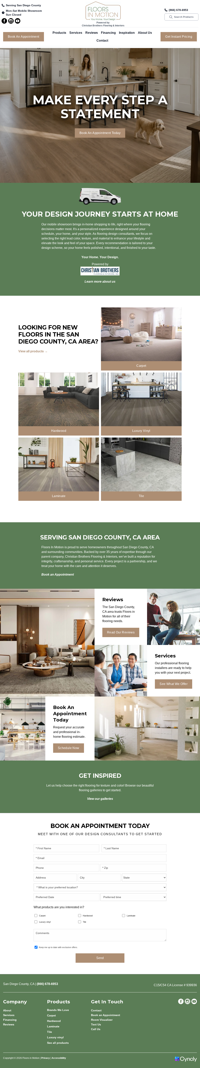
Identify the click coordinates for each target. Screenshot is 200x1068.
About (7, 1010)
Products (59, 32)
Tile (84, 922)
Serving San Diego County (23, 5)
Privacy (45, 1058)
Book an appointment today (100, 133)
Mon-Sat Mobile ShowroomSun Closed (24, 12)
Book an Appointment (23, 36)
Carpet (42, 915)
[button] (59, 33)
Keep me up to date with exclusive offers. (58, 947)
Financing (108, 32)
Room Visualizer (101, 1019)
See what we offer (174, 684)
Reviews (91, 32)
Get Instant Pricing (178, 36)
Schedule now (68, 748)
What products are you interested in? (59, 907)
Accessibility (59, 1058)
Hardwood (88, 915)
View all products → (33, 351)
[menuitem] (69, 1010)
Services (75, 32)
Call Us (95, 1029)
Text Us (96, 1024)
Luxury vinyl (45, 922)
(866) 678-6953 (178, 10)
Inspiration (127, 32)
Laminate (131, 915)
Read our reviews (121, 632)
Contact (102, 40)
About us (145, 32)
